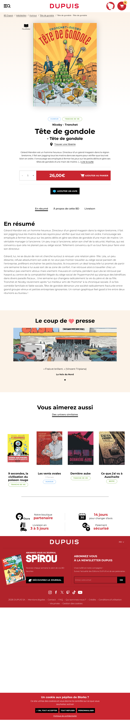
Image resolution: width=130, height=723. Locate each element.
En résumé (41, 208)
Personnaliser (86, 710)
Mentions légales (36, 599)
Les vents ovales (49, 473)
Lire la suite (87, 161)
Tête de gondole (47, 15)
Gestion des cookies (72, 603)
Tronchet (71, 124)
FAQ (60, 599)
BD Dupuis (8, 15)
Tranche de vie (72, 119)
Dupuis (65, 6)
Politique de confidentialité (65, 716)
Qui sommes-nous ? (76, 599)
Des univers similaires (65, 414)
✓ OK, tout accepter (46, 710)
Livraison (89, 208)
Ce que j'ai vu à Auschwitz (111, 475)
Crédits (92, 599)
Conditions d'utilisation (110, 599)
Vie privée (55, 603)
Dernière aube (80, 473)
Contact (52, 599)
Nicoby (57, 124)
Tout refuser (68, 710)
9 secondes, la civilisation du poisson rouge (18, 477)
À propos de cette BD (66, 208)
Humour (33, 15)
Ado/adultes (21, 15)
